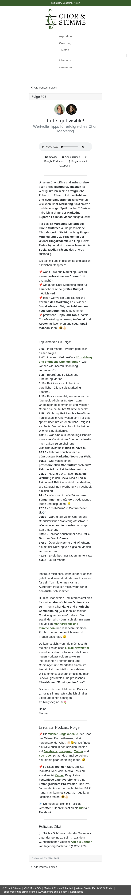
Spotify (52, 157)
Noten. (65, 50)
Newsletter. (65, 67)
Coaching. (65, 43)
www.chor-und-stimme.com (52, 892)
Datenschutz (77, 892)
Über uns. (65, 60)
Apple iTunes (72, 157)
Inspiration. (65, 36)
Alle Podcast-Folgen (45, 87)
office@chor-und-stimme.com (19, 892)
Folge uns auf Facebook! (72, 163)
